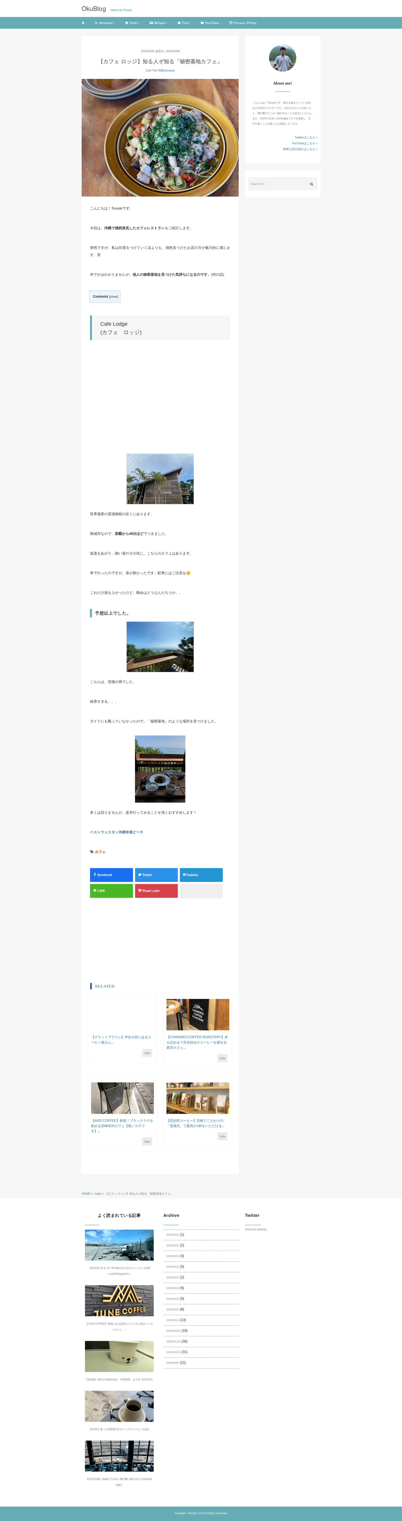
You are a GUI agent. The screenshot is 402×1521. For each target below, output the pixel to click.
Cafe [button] (133, 22)
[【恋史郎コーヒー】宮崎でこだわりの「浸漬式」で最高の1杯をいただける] (197, 1098)
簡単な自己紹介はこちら (299, 149)
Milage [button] (159, 22)
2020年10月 (173, 1352)
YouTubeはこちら (304, 143)
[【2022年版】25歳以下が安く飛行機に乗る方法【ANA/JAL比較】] (119, 1456)
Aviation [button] (105, 22)
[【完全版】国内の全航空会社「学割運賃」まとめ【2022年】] (119, 1356)
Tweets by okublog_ (256, 1229)
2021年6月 (172, 1266)
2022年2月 (172, 1245)
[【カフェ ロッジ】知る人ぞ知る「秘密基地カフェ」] (160, 138)
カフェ (100, 852)
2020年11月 (173, 1341)
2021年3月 (172, 1298)
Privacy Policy (245, 22)
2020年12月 (173, 1330)
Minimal (192, 1513)
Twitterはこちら (305, 137)
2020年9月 (172, 1362)
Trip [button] (184, 22)
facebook (104, 875)
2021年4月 (172, 1288)
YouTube (211, 22)
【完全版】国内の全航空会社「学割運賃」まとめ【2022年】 (119, 1379)
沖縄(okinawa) (166, 70)
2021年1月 (172, 1320)
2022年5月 (172, 1234)
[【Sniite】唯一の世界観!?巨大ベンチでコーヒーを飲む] (119, 1406)
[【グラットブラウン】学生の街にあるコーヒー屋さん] (122, 1014)
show (113, 296)
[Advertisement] (117, 943)
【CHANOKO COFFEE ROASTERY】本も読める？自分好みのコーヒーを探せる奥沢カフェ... (197, 1042)
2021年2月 (172, 1309)
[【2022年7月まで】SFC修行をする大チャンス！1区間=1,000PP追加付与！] (119, 1245)
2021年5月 (172, 1277)
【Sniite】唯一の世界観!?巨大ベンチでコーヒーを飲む (119, 1429)
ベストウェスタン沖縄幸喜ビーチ (116, 832)
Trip (154, 70)
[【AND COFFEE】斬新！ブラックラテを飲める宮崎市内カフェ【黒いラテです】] (122, 1098)
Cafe (148, 70)
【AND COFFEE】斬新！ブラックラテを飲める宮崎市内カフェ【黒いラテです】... (122, 1126)
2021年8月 (172, 1256)
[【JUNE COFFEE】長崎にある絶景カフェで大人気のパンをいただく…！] (119, 1300)
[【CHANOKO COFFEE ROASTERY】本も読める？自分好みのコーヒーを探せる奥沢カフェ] (197, 1014)
